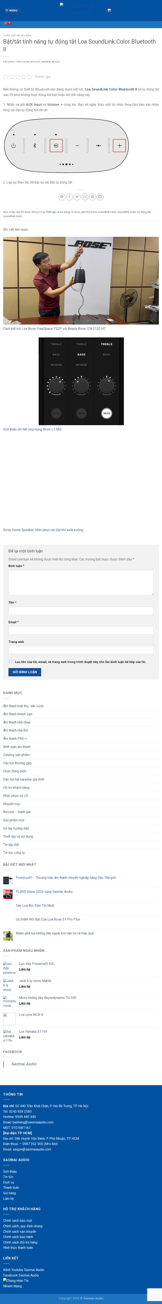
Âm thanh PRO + (15, 739)
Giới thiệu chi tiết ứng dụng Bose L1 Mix (32, 429)
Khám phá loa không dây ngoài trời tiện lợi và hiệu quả (55, 933)
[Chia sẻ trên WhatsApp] (61, 196)
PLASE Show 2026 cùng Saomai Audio (44, 892)
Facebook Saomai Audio (21, 1275)
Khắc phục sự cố (15, 796)
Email (13, 622)
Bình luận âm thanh (16, 747)
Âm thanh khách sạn (17, 714)
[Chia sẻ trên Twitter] (77, 196)
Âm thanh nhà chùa (16, 722)
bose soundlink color (103, 212)
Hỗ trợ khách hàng (16, 788)
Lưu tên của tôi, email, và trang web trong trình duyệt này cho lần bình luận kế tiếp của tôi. (80, 662)
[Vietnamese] (9, 23)
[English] (5, 23)
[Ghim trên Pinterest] (92, 196)
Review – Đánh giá (17, 812)
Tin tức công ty (14, 853)
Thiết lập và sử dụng (17, 35)
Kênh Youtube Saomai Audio (23, 1270)
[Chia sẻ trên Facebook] (69, 196)
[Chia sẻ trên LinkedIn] (100, 196)
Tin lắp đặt (11, 845)
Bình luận (16, 566)
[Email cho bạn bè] (84, 196)
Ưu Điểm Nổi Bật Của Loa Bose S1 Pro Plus (48, 919)
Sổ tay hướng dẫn (16, 828)
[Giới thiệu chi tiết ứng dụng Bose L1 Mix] (81, 381)
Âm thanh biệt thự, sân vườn (23, 706)
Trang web (16, 642)
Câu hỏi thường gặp (17, 763)
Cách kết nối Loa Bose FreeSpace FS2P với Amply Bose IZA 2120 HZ (54, 329)
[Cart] (109, 10)
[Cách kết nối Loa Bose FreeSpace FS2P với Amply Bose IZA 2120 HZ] (81, 281)
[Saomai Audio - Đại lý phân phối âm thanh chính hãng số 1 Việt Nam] (81, 10)
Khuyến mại (11, 804)
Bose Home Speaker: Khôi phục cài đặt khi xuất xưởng (43, 530)
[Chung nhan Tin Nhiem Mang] (19, 1283)
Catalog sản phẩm (16, 755)
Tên (12, 602)
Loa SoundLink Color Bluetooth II (111, 89)
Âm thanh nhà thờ (15, 730)
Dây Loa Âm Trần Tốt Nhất (35, 906)
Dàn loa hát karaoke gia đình (23, 779)
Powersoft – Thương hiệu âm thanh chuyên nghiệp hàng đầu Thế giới (66, 878)
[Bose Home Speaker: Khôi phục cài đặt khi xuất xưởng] (81, 482)
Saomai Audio (50, 61)
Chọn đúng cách (14, 771)
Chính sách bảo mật (17, 1221)
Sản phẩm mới (13, 820)
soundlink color (126, 212)
